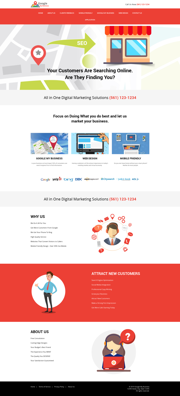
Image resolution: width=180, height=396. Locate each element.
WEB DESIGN (123, 13)
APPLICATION (90, 20)
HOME (40, 13)
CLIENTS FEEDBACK (67, 13)
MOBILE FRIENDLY (85, 13)
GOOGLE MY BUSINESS (105, 13)
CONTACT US (137, 13)
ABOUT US (51, 13)
